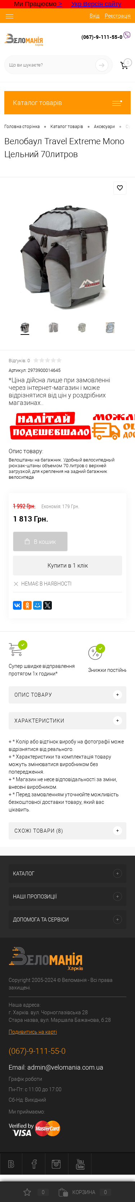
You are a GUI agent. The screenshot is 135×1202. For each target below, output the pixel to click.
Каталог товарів (37, 102)
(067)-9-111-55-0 (102, 36)
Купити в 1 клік (68, 565)
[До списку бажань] (119, 188)
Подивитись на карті (33, 1032)
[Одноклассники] (27, 605)
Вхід (94, 16)
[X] (47, 605)
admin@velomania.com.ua (65, 1067)
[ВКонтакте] (17, 605)
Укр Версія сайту (96, 4)
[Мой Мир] (37, 605)
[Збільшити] (67, 256)
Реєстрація (118, 16)
